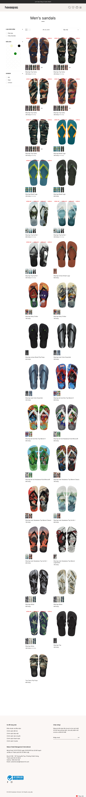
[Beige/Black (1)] (15, 45)
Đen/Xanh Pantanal (34, 67)
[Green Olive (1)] (19, 53)
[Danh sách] (80, 7)
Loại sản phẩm (10, 29)
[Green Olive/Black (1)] (7, 57)
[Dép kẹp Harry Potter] (38, 295)
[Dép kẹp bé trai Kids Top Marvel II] (67, 376)
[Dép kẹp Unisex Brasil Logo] (67, 254)
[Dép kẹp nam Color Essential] (67, 336)
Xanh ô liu (26, 230)
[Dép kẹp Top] (67, 624)
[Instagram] (11, 782)
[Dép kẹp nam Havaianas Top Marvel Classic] (67, 458)
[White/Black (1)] (15, 65)
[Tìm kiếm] (69, 7)
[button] (81, 796)
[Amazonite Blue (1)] (7, 45)
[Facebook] (7, 782)
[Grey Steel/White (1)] (15, 57)
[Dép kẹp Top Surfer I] (38, 213)
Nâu (26, 67)
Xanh (55, 393)
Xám (26, 599)
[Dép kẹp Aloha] (38, 582)
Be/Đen (58, 475)
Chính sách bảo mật (12, 733)
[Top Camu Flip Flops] (38, 665)
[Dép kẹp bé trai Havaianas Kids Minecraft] (67, 417)
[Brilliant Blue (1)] (19, 49)
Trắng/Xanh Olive (30, 599)
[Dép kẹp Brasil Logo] (67, 132)
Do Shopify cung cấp (27, 792)
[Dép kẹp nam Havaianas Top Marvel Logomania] (67, 539)
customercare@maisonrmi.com (20, 762)
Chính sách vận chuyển (13, 736)
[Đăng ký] (78, 737)
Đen (34, 230)
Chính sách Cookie (12, 741)
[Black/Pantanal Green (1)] (15, 49)
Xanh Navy (55, 475)
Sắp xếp (65, 29)
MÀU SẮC (8, 41)
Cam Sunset (58, 515)
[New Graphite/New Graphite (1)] (15, 61)
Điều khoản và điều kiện (14, 728)
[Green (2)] (15, 53)
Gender (8, 73)
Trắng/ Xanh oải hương (30, 230)
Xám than (38, 67)
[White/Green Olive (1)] (19, 65)
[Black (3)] (19, 45)
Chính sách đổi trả (12, 731)
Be (30, 312)
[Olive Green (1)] (19, 61)
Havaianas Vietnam (16, 792)
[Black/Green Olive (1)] (11, 49)
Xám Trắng (55, 434)
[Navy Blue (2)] (7, 61)
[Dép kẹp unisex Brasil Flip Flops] (38, 336)
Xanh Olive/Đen (30, 67)
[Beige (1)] (11, 45)
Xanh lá (55, 149)
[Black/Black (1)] (7, 49)
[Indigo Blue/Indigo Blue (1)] (19, 57)
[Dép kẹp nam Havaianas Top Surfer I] (67, 499)
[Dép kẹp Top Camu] (38, 50)
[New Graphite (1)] (11, 61)
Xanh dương (58, 149)
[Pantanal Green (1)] (7, 65)
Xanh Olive (62, 149)
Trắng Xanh (58, 393)
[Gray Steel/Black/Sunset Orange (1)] (11, 53)
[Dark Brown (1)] (7, 53)
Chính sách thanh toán (13, 738)
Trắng (55, 515)
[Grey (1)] (11, 57)
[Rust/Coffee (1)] (11, 65)
